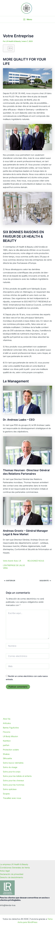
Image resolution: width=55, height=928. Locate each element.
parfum (6, 745)
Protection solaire (11, 749)
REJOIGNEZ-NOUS (36, 561)
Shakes (6, 754)
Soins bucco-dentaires (13, 763)
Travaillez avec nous (12, 798)
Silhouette (7, 758)
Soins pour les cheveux (13, 780)
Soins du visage (10, 767)
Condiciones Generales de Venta (15, 867)
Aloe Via (6, 719)
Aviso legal (5, 871)
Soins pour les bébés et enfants (17, 776)
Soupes (6, 793)
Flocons (6, 732)
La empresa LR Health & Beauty (14, 864)
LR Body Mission (10, 736)
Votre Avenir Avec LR (12, 561)
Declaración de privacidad (11, 874)
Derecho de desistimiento (11, 877)
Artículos (7, 723)
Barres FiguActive (11, 727)
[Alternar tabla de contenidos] (9, 48)
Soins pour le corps (11, 771)
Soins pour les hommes (13, 785)
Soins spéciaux (10, 789)
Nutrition (7, 741)
